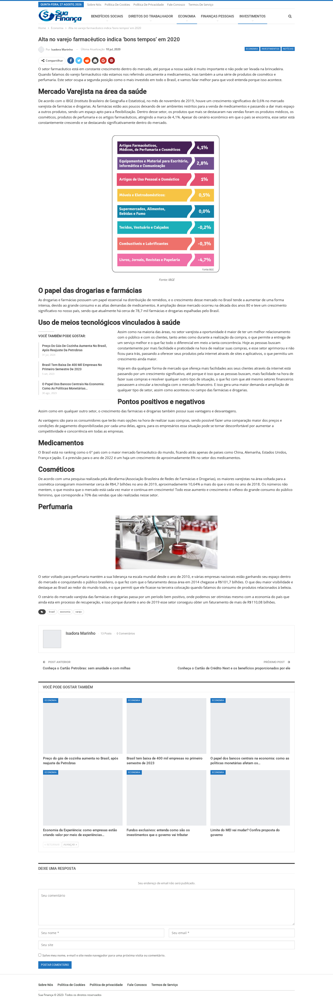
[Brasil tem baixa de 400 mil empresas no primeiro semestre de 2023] (166, 726)
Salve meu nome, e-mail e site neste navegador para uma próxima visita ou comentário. (103, 955)
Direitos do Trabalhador (150, 16)
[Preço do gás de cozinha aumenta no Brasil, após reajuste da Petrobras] (83, 726)
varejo (78, 611)
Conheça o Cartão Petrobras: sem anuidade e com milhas (86, 668)
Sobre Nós (94, 4)
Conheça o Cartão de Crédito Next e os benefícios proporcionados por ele (234, 668)
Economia (186, 16)
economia (65, 611)
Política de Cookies (117, 4)
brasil (52, 611)
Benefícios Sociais (107, 16)
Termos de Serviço (200, 4)
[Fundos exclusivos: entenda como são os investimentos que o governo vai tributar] (166, 798)
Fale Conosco (176, 4)
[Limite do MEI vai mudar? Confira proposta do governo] (250, 798)
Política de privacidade (148, 4)
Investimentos (252, 16)
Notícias (288, 49)
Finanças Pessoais (217, 16)
